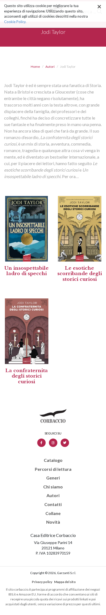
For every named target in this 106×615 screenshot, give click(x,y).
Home (35, 67)
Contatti (53, 504)
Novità (53, 522)
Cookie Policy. (15, 22)
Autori (50, 67)
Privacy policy (42, 582)
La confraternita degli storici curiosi (26, 376)
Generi (53, 477)
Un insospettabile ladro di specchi (26, 270)
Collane (53, 513)
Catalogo (53, 460)
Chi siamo (53, 486)
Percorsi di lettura (53, 469)
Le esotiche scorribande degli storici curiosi (79, 273)
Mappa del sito (65, 582)
